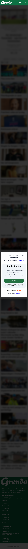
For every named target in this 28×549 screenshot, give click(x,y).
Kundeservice (5, 519)
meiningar (6, 59)
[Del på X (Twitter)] (14, 53)
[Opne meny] (25, 3)
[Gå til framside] (6, 3)
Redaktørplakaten (6, 497)
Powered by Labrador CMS (14, 546)
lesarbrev (21, 59)
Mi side (4, 522)
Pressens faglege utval (8, 495)
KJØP (14, 281)
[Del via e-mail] (16, 53)
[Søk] (20, 2)
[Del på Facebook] (11, 53)
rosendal (14, 59)
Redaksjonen (5, 517)
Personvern (5, 499)
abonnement (17, 293)
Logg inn (14, 260)
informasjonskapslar (13, 499)
